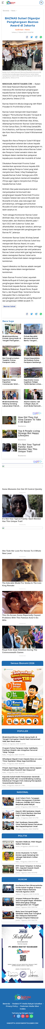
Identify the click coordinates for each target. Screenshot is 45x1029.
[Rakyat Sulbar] (10, 3)
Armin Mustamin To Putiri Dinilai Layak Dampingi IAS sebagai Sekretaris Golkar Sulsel (27, 856)
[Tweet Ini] (31, 37)
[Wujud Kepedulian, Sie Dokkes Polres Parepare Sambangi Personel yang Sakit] (33, 351)
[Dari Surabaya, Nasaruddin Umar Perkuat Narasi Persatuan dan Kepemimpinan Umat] (8, 825)
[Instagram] (23, 1016)
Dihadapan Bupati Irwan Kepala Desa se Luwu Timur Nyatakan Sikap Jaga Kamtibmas (22, 760)
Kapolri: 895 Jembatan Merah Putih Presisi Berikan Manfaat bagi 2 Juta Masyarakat (28, 813)
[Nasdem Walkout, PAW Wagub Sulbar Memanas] (8, 845)
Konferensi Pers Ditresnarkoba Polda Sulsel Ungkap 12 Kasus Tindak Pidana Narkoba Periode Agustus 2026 (29, 888)
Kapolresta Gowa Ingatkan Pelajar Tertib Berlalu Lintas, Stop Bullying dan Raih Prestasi (32, 382)
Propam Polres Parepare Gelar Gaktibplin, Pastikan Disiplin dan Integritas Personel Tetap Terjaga (20, 750)
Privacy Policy (12, 1006)
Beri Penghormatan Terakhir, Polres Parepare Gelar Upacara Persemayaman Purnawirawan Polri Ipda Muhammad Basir (10, 360)
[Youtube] (27, 1016)
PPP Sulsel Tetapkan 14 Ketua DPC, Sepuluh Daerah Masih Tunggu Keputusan (28, 868)
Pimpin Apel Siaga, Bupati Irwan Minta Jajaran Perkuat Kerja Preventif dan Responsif (21, 769)
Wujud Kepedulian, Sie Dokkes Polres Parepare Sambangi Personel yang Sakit (32, 360)
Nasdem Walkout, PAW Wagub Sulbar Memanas (29, 843)
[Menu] (3, 3)
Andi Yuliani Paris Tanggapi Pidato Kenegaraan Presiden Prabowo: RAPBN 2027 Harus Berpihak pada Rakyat (28, 801)
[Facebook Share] (27, 37)
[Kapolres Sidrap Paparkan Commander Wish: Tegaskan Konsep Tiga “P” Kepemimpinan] (11, 372)
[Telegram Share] (36, 37)
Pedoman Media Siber (29, 1006)
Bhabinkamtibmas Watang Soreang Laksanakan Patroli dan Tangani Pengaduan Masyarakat (10, 404)
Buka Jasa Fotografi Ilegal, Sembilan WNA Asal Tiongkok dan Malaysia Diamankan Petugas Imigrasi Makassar (28, 914)
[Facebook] (14, 1016)
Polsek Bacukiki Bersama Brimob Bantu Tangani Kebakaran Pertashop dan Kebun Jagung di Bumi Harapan (33, 338)
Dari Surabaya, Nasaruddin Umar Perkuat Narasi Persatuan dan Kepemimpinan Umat (29, 824)
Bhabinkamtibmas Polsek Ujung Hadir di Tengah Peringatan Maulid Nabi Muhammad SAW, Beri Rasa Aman (11, 338)
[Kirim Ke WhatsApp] (41, 37)
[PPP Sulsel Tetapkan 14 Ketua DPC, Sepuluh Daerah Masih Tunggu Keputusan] (8, 869)
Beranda (6, 1004)
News (27, 30)
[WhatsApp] (31, 1016)
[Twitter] (18, 1016)
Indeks (23, 1009)
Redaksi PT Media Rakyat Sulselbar (27, 1004)
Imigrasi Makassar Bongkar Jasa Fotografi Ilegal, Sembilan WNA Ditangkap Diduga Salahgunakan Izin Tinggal (29, 901)
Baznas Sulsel (9, 306)
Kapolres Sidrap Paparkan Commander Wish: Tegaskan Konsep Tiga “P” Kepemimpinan (10, 382)
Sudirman (19, 30)
